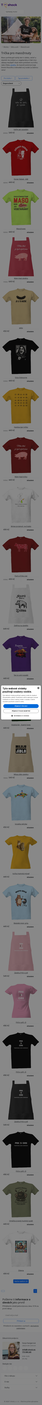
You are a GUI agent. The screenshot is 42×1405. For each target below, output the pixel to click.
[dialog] (21, 702)
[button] (21, 716)
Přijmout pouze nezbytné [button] (21, 711)
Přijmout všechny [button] (21, 706)
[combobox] (38, 688)
